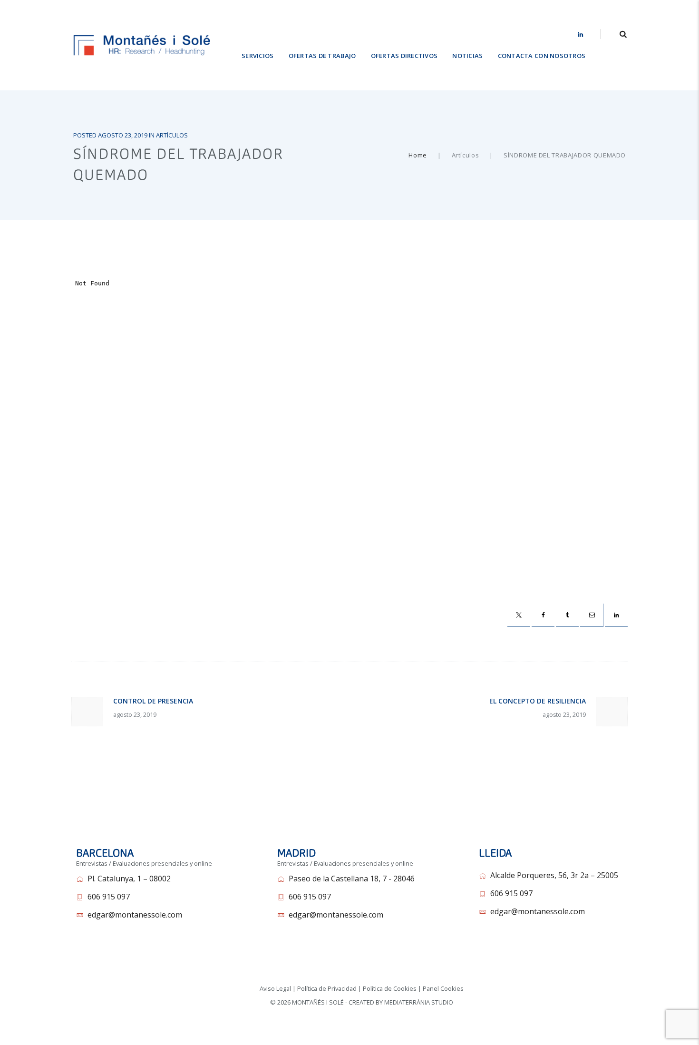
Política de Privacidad (327, 988)
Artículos (172, 135)
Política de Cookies (390, 988)
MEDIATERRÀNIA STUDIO (418, 1002)
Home (417, 155)
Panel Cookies (443, 988)
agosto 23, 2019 (122, 135)
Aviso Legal (275, 988)
